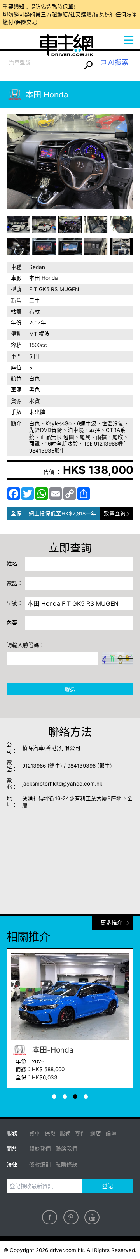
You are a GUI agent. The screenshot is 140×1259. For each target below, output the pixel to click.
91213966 (34, 766)
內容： (15, 622)
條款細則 (40, 1165)
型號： (15, 603)
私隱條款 (66, 1165)
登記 (107, 1186)
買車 (34, 1133)
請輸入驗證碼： (26, 645)
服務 (65, 1133)
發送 (70, 689)
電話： (15, 583)
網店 (95, 1133)
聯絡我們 (66, 1149)
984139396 (81, 766)
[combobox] (44, 62)
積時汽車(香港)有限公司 (51, 748)
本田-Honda (52, 1049)
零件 (80, 1133)
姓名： (15, 563)
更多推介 (111, 922)
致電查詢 (115, 513)
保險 (50, 1133)
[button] (18, 224)
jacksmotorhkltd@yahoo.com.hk (62, 783)
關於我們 (40, 1149)
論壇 (111, 1133)
